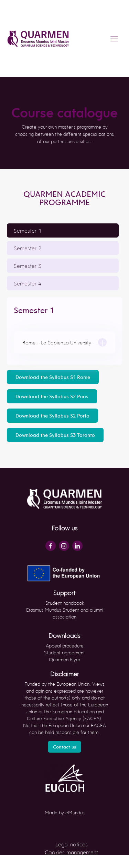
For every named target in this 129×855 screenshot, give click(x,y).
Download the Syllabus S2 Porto (52, 415)
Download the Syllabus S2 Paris (51, 396)
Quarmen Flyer (64, 659)
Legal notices (71, 844)
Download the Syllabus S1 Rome (52, 377)
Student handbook (64, 603)
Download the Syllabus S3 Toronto (55, 435)
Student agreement (64, 652)
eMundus (75, 812)
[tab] (63, 230)
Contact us (64, 747)
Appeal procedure (65, 645)
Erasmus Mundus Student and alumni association (64, 613)
